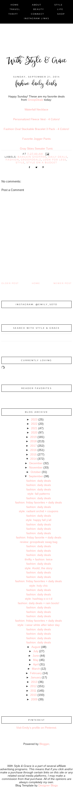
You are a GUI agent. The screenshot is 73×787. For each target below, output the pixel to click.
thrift (13, 14)
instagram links (36, 18)
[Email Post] (47, 153)
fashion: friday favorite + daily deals (38, 537)
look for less (54, 159)
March (36, 668)
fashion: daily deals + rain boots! (38, 603)
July (35, 651)
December (36, 463)
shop (61, 14)
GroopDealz (35, 99)
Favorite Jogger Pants (36, 138)
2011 (33, 690)
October (36, 472)
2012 (33, 686)
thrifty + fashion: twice (39, 559)
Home (36, 283)
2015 (33, 454)
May (36, 659)
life (60, 9)
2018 (33, 441)
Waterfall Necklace (36, 109)
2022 (34, 423)
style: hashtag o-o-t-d (38, 598)
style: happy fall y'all (38, 520)
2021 (34, 428)
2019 (33, 437)
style (58, 4)
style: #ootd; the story (38, 568)
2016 (33, 450)
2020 (34, 432)
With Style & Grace (36, 61)
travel (15, 9)
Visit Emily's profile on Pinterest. (36, 727)
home (15, 4)
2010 (33, 694)
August (35, 646)
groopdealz (31, 159)
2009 (34, 699)
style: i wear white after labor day (38, 625)
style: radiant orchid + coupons (38, 511)
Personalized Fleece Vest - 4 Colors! (36, 119)
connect (37, 14)
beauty (38, 9)
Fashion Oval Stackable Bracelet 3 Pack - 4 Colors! (36, 129)
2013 (34, 681)
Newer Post (63, 283)
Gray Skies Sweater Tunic (36, 148)
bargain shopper (32, 156)
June (36, 655)
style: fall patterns (38, 493)
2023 (34, 419)
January (36, 677)
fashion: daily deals (38, 480)
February (36, 673)
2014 (33, 458)
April (36, 664)
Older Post (10, 283)
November (36, 467)
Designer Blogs (48, 785)
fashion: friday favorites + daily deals (38, 502)
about (36, 4)
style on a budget (41, 162)
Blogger (44, 744)
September (36, 476)
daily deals (57, 156)
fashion (12, 159)
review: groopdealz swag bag (38, 542)
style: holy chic (38, 585)
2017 (33, 445)
